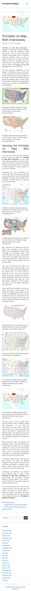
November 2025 (7, 533)
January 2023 (6, 568)
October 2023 (6, 545)
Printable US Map (9, 502)
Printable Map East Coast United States (15, 504)
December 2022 (6, 570)
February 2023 (6, 565)
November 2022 (7, 573)
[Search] (26, 518)
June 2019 (5, 580)
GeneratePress (15, 588)
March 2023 (5, 563)
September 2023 (7, 548)
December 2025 (6, 530)
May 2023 (5, 558)
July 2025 (5, 543)
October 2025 (6, 535)
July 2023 (5, 553)
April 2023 (5, 560)
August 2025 (6, 540)
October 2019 (6, 577)
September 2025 (7, 538)
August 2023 (6, 550)
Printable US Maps (10, 4)
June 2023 (5, 555)
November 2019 (6, 575)
